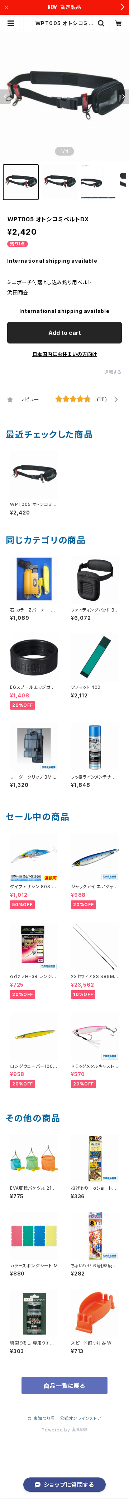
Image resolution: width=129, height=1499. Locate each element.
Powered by (57, 1430)
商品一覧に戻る (64, 1385)
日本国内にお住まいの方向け (64, 354)
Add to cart (64, 332)
